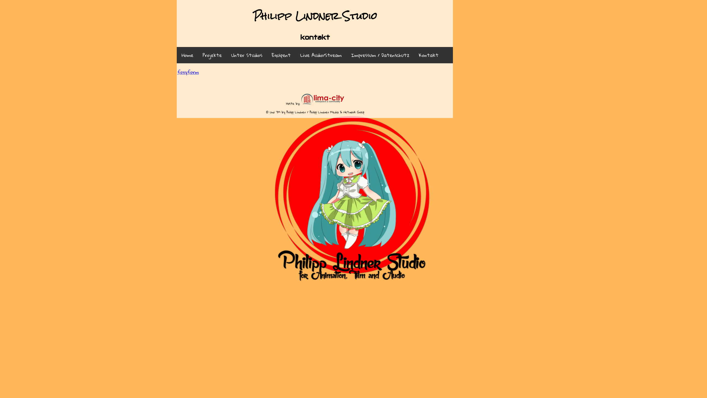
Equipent (281, 55)
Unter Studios (246, 55)
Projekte (212, 55)
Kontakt (429, 55)
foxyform (188, 72)
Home (187, 55)
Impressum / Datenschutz (380, 55)
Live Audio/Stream (321, 55)
